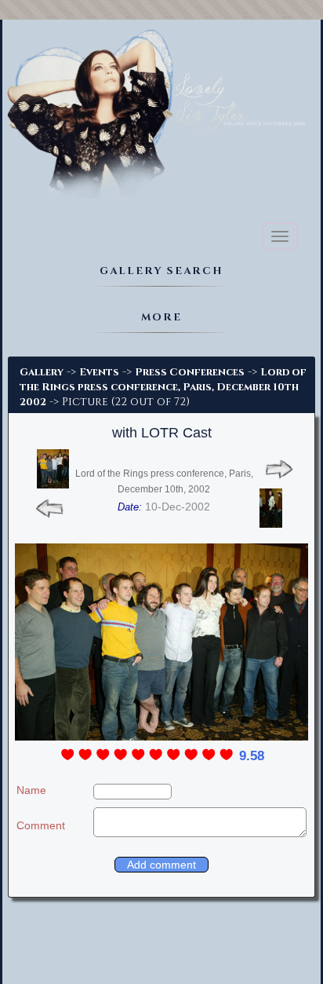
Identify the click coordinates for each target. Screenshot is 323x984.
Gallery (42, 372)
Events (99, 372)
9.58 (251, 755)
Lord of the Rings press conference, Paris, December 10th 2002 (163, 387)
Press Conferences (190, 372)
